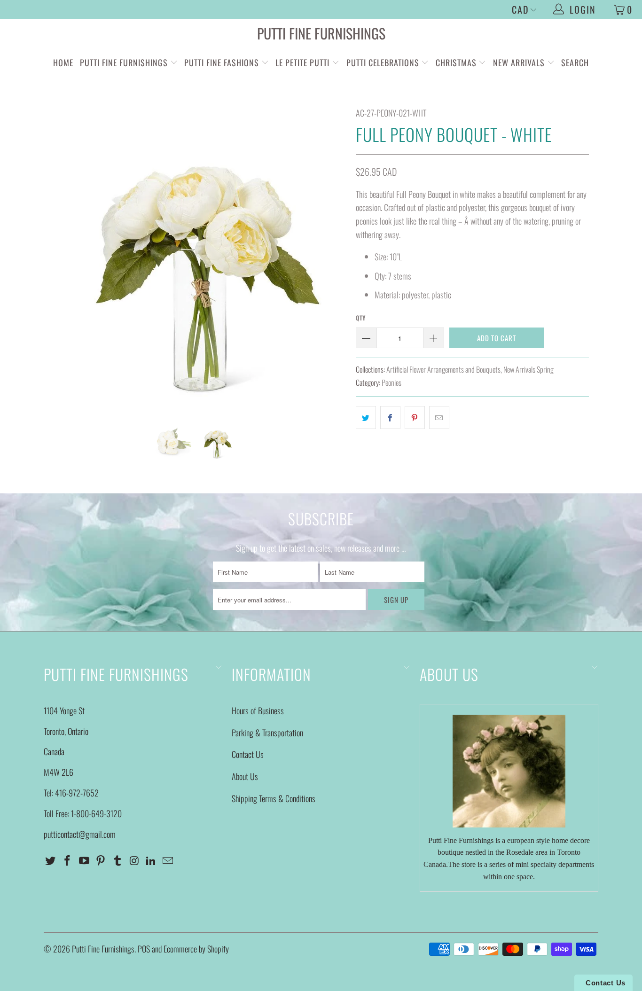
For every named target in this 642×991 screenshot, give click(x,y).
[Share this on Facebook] (390, 417)
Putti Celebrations (382, 62)
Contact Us (248, 754)
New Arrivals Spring (528, 369)
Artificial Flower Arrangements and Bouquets (443, 369)
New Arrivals (519, 62)
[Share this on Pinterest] (415, 417)
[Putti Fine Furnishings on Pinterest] (101, 860)
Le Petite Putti (303, 62)
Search (575, 62)
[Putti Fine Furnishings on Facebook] (68, 860)
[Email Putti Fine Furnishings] (168, 860)
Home (63, 62)
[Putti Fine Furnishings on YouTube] (84, 860)
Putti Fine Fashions (221, 62)
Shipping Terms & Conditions (273, 798)
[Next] (330, 257)
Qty (360, 317)
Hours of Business (258, 710)
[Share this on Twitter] (366, 417)
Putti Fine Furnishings (321, 33)
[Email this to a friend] (439, 417)
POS (144, 949)
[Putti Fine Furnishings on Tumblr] (118, 860)
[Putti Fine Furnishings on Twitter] (51, 860)
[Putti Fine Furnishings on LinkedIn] (151, 860)
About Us (245, 776)
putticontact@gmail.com (80, 834)
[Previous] (60, 257)
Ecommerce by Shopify (196, 949)
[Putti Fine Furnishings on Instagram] (134, 860)
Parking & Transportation (267, 732)
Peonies (391, 382)
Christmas (457, 62)
